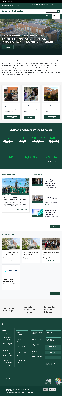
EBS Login (22, 355)
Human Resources (22, 360)
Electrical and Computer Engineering (8, 360)
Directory (53, 4)
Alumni (37, 16)
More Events (54, 293)
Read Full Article (21, 209)
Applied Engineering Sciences (7, 334)
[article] (11, 102)
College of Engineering (8, 1)
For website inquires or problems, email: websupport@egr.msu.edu (52, 364)
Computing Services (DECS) (37, 337)
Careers (32, 16)
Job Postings (22, 362)
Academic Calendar (22, 334)
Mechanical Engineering (8, 362)
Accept (45, 389)
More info (30, 392)
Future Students (45, 4)
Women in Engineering (37, 356)
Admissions (18, 16)
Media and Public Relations (35, 345)
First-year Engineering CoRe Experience (37, 349)
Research (25, 16)
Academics (10, 16)
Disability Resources (22, 339)
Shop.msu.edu (37, 353)
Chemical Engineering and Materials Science (7, 344)
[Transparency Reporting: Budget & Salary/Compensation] (56, 379)
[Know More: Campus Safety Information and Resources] (46, 379)
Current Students (35, 4)
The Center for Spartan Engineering (37, 333)
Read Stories (7, 47)
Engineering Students (31, 160)
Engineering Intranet (22, 358)
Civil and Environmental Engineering (8, 348)
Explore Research (29, 117)
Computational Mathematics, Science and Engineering (8, 352)
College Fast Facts (37, 341)
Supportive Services (22, 341)
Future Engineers (35, 351)
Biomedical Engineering (8, 337)
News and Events (48, 16)
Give (32, 6)
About (4, 16)
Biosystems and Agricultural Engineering (8, 340)
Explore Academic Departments (52, 117)
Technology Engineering (8, 365)
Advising (19, 332)
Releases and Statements (55, 347)
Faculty (10, 160)
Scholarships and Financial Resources (21, 347)
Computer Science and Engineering (8, 356)
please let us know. (20, 382)
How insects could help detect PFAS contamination (50, 212)
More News (54, 226)
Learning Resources (22, 344)
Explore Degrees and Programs (12, 117)
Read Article (48, 191)
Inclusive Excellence (36, 339)
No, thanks (52, 389)
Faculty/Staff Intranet (56, 16)
